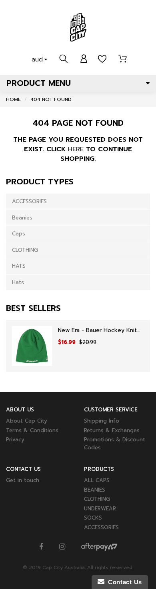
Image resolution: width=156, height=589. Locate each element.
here (76, 149)
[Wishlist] (102, 59)
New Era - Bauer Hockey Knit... (99, 330)
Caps (18, 233)
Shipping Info (101, 421)
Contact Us (123, 582)
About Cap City (26, 421)
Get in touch (22, 480)
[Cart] (122, 59)
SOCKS (93, 518)
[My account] (84, 59)
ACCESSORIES (29, 201)
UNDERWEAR (100, 508)
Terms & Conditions (32, 430)
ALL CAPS (97, 480)
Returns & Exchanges (112, 430)
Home (13, 99)
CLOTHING (25, 250)
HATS (19, 266)
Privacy (15, 439)
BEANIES (94, 490)
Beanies (22, 217)
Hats (18, 282)
